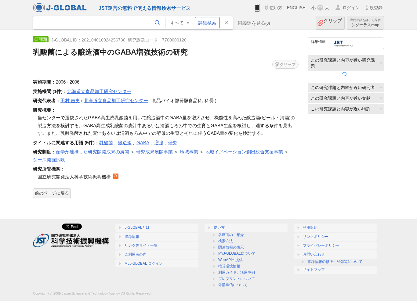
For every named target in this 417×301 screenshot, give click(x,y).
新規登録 (374, 7)
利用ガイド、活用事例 (236, 272)
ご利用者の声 (136, 254)
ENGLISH (296, 7)
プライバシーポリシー (321, 245)
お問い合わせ (314, 254)
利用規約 (310, 227)
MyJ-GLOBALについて (237, 253)
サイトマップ (314, 269)
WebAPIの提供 (230, 260)
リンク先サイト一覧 (141, 245)
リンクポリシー (315, 237)
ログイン (351, 7)
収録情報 (132, 237)
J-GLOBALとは (137, 227)
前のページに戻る (52, 193)
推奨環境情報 (229, 266)
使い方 (276, 7)
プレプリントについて (236, 279)
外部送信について (233, 285)
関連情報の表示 (231, 247)
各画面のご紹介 (231, 235)
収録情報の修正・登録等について (334, 262)
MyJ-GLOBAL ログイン (144, 263)
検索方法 (225, 241)
